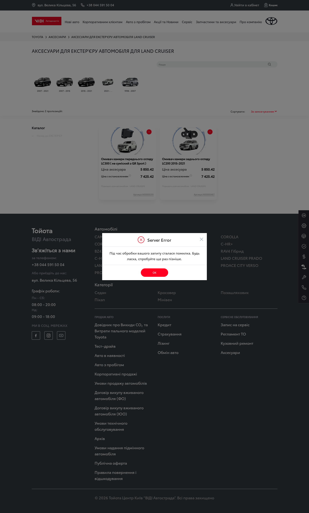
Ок (154, 272)
